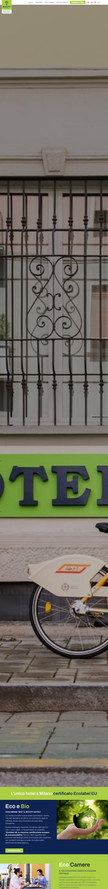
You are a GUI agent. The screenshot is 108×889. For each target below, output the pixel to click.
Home (30, 2)
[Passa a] (88, 2)
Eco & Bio (39, 2)
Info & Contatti (62, 2)
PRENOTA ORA (77, 2)
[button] (2, 881)
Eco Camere (49, 2)
